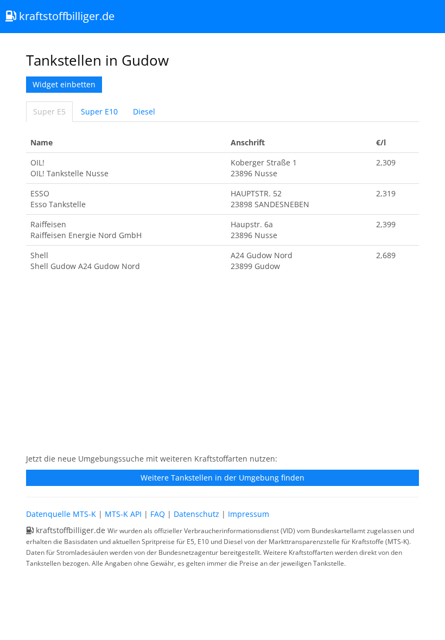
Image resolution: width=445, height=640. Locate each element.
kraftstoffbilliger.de (65, 16)
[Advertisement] (222, 368)
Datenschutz (196, 514)
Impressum (248, 514)
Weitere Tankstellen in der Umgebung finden (222, 477)
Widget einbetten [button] (64, 84)
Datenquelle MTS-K (61, 514)
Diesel (144, 111)
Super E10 (99, 111)
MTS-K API (123, 514)
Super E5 (49, 111)
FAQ (157, 514)
